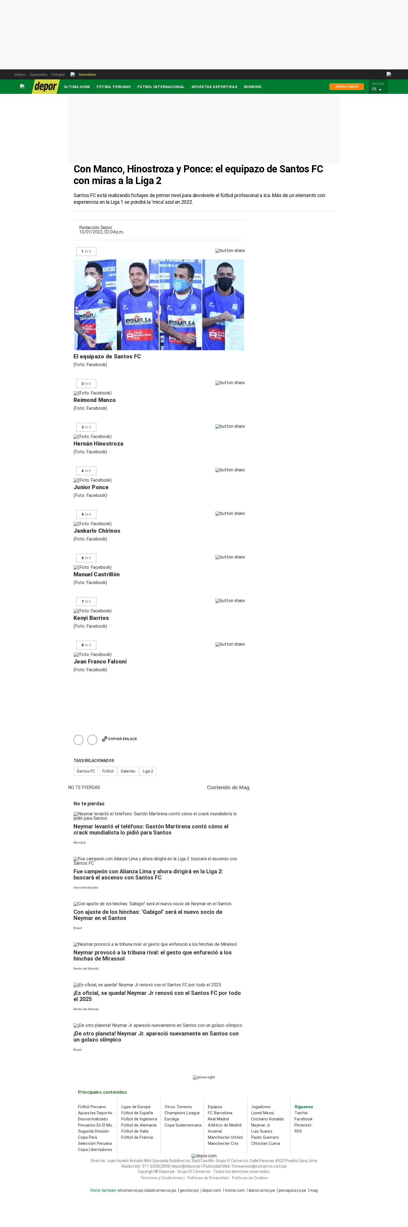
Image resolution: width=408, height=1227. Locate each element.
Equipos (215, 1106)
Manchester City (223, 1143)
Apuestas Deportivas (214, 87)
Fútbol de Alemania (139, 1125)
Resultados (346, 87)
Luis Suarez (262, 1131)
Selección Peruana (95, 1143)
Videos (20, 74)
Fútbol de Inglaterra (139, 1119)
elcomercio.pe (130, 1190)
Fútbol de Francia (137, 1137)
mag (314, 1190)
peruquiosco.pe (292, 1190)
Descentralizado (93, 1119)
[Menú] (22, 86)
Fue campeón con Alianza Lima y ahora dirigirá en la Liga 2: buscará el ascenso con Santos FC (148, 874)
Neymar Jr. (261, 1125)
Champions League (182, 1112)
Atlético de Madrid (224, 1125)
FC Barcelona (220, 1112)
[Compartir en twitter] (92, 740)
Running (253, 87)
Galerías (128, 771)
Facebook (303, 1119)
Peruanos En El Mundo (98, 1125)
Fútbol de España (137, 1112)
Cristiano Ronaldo (267, 1119)
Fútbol (108, 771)
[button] (379, 89)
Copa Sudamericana (183, 1125)
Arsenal (215, 1131)
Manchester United (225, 1137)
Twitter (301, 1112)
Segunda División (93, 1131)
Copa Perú (87, 1137)
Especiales (38, 74)
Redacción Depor (95, 227)
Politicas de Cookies (250, 1178)
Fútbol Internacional (161, 87)
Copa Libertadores (95, 1149)
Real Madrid (218, 1119)
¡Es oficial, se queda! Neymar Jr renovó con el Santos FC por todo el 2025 (157, 996)
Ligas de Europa (135, 1106)
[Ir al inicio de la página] (204, 1077)
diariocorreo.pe (261, 1190)
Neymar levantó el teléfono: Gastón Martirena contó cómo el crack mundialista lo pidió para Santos (151, 829)
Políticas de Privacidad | (208, 1178)
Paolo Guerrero (265, 1137)
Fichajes (58, 74)
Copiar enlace (122, 739)
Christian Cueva (265, 1143)
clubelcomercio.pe (159, 1190)
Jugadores (261, 1106)
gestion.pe (189, 1190)
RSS (298, 1131)
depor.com (211, 1190)
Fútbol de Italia (134, 1131)
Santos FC (86, 771)
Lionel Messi (262, 1112)
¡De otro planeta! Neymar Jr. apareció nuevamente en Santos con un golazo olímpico (156, 1036)
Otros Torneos (178, 1106)
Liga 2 (148, 771)
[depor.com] (45, 86)
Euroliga (172, 1119)
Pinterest (302, 1125)
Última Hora (77, 87)
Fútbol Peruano (113, 87)
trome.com (235, 1190)
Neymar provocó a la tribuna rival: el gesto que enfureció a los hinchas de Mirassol (153, 955)
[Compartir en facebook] (78, 740)
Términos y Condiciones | (162, 1178)
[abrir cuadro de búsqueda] (389, 74)
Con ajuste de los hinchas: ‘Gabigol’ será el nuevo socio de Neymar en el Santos (148, 915)
